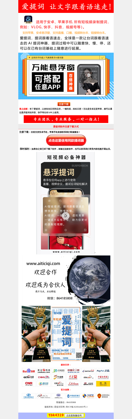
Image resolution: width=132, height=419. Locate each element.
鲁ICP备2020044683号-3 (76, 407)
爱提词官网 (59, 407)
